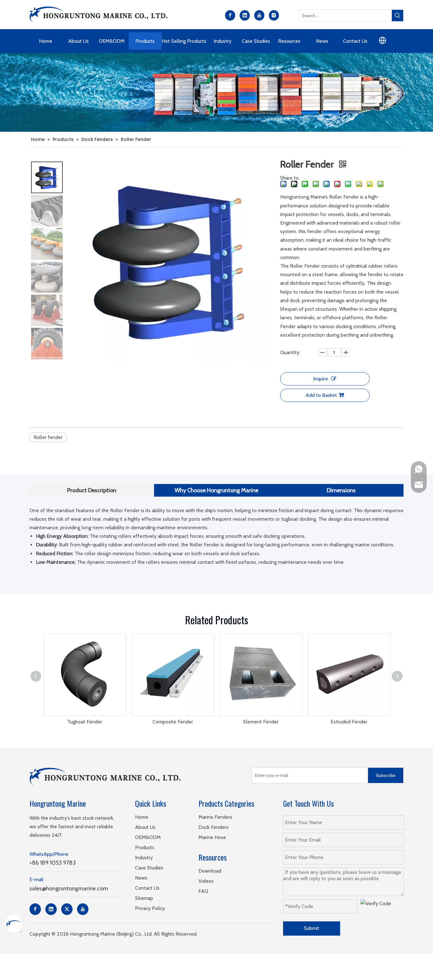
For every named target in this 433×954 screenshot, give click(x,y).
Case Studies (149, 868)
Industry (144, 858)
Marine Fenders (215, 817)
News (141, 878)
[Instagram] (274, 15)
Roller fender (48, 437)
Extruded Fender (349, 722)
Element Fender (261, 722)
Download (209, 871)
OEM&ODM (148, 837)
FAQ (203, 891)
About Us (145, 827)
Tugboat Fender (84, 722)
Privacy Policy (150, 908)
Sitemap (144, 898)
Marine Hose (212, 837)
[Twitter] (67, 909)
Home (141, 817)
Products (144, 847)
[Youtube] (259, 15)
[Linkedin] (245, 15)
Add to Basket (321, 395)
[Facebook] (230, 15)
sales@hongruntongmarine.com (68, 888)
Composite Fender (172, 722)
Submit (311, 928)
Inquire (320, 379)
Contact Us (147, 888)
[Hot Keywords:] (397, 15)
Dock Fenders (213, 827)
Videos (206, 881)
